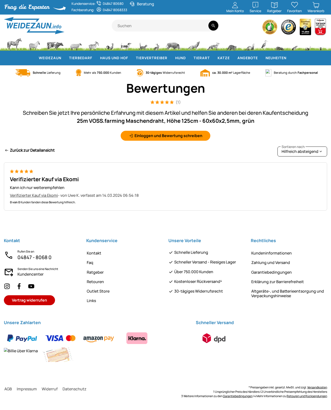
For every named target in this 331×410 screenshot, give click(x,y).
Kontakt (94, 253)
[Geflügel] (110, 43)
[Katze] (142, 43)
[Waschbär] (231, 43)
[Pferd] (14, 43)
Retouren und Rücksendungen (307, 396)
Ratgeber (95, 272)
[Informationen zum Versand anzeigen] (214, 338)
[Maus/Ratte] (294, 43)
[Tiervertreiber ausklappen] (170, 58)
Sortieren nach (293, 146)
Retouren (95, 281)
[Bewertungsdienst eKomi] (270, 28)
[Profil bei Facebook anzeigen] (19, 286)
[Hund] (126, 43)
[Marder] (249, 43)
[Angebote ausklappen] (261, 58)
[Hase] (156, 43)
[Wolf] (193, 43)
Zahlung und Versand (270, 262)
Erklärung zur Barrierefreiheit (277, 281)
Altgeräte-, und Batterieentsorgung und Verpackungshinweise (287, 293)
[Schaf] (76, 43)
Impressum (27, 389)
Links (91, 300)
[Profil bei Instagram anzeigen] (7, 286)
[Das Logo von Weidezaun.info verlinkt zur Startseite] (58, 25)
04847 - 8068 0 (34, 257)
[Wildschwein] (173, 43)
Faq (90, 262)
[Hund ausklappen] (189, 58)
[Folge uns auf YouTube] (31, 286)
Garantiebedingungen (271, 272)
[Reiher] (264, 43)
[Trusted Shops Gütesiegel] (289, 28)
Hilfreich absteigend (300, 150)
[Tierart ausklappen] (213, 58)
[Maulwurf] (279, 43)
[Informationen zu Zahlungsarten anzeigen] (97, 346)
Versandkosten (317, 387)
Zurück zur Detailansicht (32, 150)
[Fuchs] (213, 43)
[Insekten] (321, 43)
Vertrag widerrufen (29, 300)
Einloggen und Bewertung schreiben (168, 135)
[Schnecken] (308, 43)
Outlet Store (98, 291)
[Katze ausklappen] (233, 58)
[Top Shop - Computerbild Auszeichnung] (320, 28)
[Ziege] (93, 43)
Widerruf (50, 389)
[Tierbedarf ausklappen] (95, 58)
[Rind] (55, 43)
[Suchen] (213, 26)
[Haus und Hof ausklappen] (131, 58)
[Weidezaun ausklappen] (64, 58)
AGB (8, 389)
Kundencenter (30, 274)
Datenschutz (75, 389)
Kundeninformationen (271, 253)
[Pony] (34, 43)
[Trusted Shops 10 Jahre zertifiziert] (305, 28)
